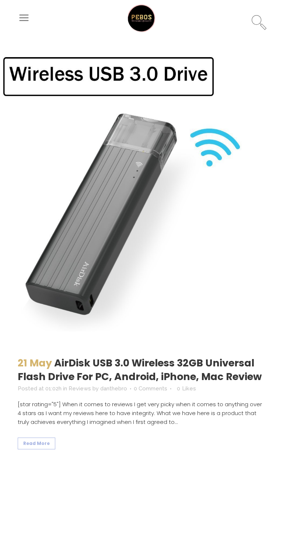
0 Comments (150, 388)
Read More (36, 443)
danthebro (113, 388)
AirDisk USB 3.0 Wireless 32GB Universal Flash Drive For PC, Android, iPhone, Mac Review (140, 369)
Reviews (80, 388)
